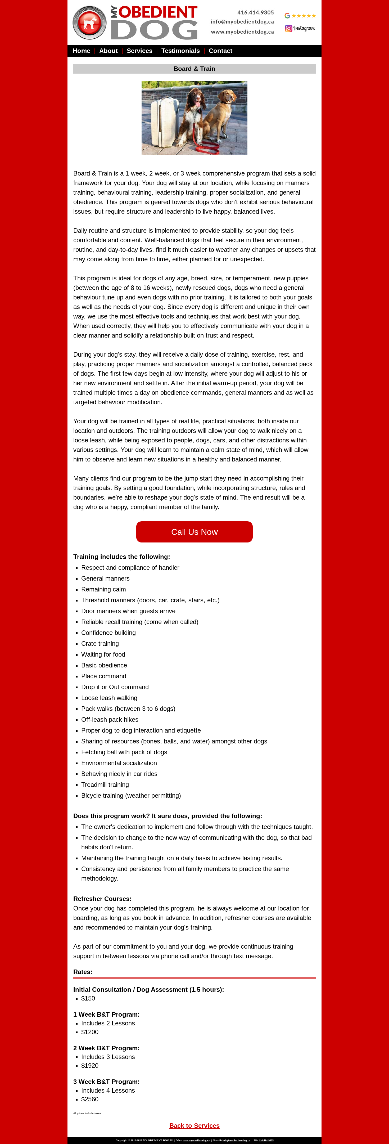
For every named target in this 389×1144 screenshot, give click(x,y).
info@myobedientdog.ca (236, 1140)
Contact (220, 50)
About (108, 50)
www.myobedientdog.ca (196, 1140)
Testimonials (180, 50)
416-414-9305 (266, 1140)
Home (81, 50)
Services (139, 50)
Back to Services (194, 1125)
